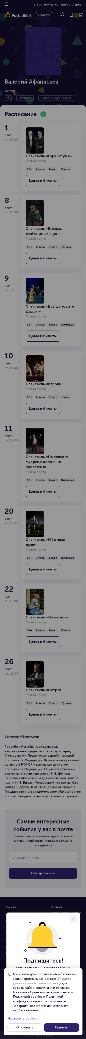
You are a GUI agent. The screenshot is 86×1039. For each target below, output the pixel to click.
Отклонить (24, 1027)
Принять (61, 1027)
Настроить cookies (22, 1018)
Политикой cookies (27, 997)
